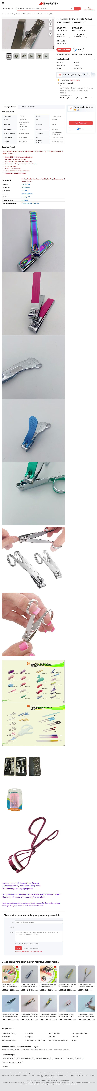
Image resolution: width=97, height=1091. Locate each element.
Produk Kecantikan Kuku (37, 14)
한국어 (71, 1075)
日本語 (77, 1075)
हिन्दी (82, 1075)
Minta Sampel (88, 54)
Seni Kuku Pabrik (8, 1058)
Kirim (18, 948)
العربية (66, 1075)
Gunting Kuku (49, 14)
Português (24, 1075)
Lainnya (4, 1066)
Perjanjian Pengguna (31, 1073)
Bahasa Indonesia (53, 1077)
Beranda (4, 14)
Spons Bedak (6, 1037)
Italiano (47, 1075)
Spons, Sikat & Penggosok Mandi (58, 1040)
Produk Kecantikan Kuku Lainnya (35, 1040)
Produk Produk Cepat (74, 1073)
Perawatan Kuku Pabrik (24, 1058)
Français (31, 1075)
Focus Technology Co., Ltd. (43, 1080)
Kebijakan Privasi (43, 1073)
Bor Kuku (70, 1058)
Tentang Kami (13, 1073)
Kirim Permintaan (64, 50)
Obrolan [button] (79, 50)
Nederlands (60, 1075)
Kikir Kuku (75, 1037)
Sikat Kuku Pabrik (58, 1058)
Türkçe (93, 1075)
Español (18, 1075)
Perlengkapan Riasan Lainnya (80, 1033)
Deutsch (53, 1075)
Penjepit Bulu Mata (54, 1033)
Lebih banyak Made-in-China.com (58, 1073)
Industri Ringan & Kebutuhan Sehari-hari (18, 14)
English (12, 1075)
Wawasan (84, 1073)
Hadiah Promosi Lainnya (9, 1033)
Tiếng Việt (44, 1077)
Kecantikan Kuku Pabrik (42, 1058)
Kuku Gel (79, 1058)
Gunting (74, 1040)
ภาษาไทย (87, 1075)
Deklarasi (21, 1073)
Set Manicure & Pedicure (9, 1040)
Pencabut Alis (29, 1033)
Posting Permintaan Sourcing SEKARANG (28, 951)
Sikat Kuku (51, 1037)
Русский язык (39, 1075)
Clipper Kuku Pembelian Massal (12, 1063)
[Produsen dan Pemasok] (48, 3)
